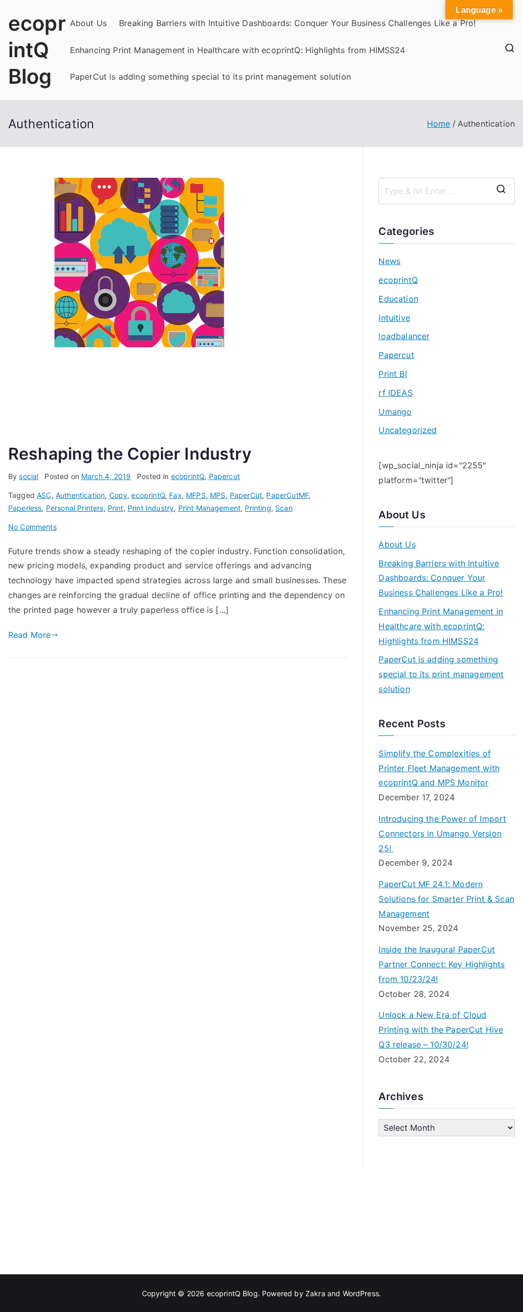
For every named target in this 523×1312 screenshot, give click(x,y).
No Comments (32, 526)
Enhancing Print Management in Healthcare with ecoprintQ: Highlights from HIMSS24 (238, 50)
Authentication (80, 495)
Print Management (209, 508)
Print (116, 508)
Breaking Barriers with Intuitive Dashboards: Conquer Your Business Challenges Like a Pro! (297, 23)
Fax (175, 495)
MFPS (196, 495)
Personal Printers (75, 508)
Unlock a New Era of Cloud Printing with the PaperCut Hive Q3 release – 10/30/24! (440, 1029)
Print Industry (151, 508)
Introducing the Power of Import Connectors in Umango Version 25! (442, 833)
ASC (44, 495)
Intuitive (394, 318)
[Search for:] (446, 191)
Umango (395, 412)
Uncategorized (407, 430)
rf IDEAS (395, 393)
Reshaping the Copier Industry (130, 454)
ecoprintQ (187, 476)
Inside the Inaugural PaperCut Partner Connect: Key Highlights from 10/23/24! (441, 964)
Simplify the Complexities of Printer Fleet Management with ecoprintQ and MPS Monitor (439, 768)
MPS (217, 495)
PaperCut (246, 495)
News (389, 261)
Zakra (315, 1293)
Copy (118, 495)
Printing (258, 508)
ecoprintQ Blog (37, 50)
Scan (284, 508)
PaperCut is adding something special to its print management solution (210, 76)
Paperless (24, 508)
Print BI (392, 374)
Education (398, 299)
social (28, 476)
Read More (29, 635)
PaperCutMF (287, 495)
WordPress (361, 1293)
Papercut (224, 476)
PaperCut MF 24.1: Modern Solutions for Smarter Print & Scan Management (446, 899)
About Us (88, 23)
